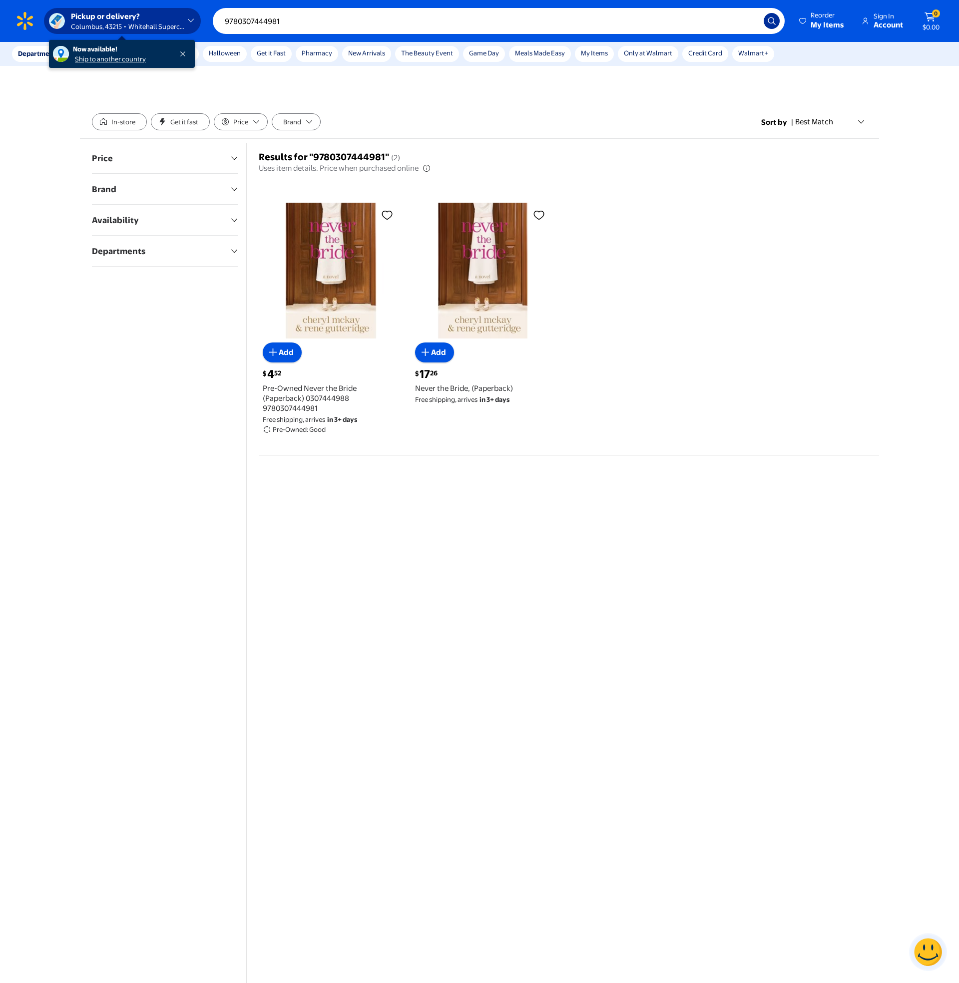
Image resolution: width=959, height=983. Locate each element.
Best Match (814, 121)
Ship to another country (110, 59)
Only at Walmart (648, 53)
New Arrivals (366, 53)
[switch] (119, 121)
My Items (594, 53)
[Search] (772, 21)
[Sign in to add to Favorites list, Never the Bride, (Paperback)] (539, 215)
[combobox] (499, 21)
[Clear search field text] (749, 21)
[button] (822, 21)
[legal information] (427, 168)
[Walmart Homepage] (25, 21)
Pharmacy (317, 53)
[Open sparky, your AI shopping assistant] (928, 952)
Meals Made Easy (540, 53)
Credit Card (705, 53)
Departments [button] (38, 53)
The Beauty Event (427, 53)
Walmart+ (753, 53)
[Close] (185, 54)
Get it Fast (271, 53)
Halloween (225, 53)
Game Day (484, 53)
